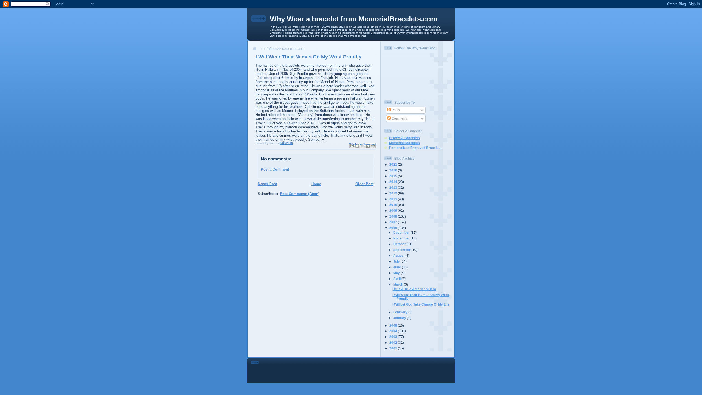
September (402, 250)
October (400, 244)
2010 (393, 205)
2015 (393, 176)
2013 (393, 187)
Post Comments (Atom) (299, 194)
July (397, 261)
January (400, 318)
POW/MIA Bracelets (404, 138)
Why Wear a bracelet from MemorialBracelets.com (353, 19)
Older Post (364, 184)
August (399, 255)
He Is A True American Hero (414, 289)
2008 (393, 216)
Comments (399, 118)
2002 (393, 342)
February (400, 312)
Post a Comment (275, 169)
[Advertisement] (359, 369)
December (402, 232)
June (397, 267)
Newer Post (267, 184)
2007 (393, 222)
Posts (395, 110)
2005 (393, 325)
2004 (393, 331)
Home (316, 184)
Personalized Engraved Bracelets (415, 147)
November (402, 238)
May (397, 273)
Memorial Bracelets (404, 143)
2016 (393, 170)
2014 (393, 182)
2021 (393, 164)
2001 (393, 348)
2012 (393, 193)
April (397, 278)
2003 (393, 336)
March (398, 284)
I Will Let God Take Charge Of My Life (420, 304)
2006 (393, 228)
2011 (393, 199)
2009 (393, 210)
